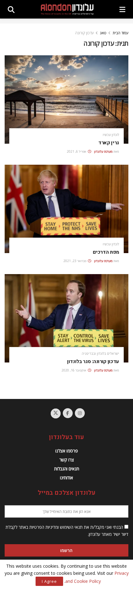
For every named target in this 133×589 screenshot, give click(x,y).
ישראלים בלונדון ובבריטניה (100, 353)
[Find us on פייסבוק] (68, 413)
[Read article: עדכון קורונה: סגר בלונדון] (66, 318)
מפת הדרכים (106, 252)
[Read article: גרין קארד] (66, 99)
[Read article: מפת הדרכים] (66, 209)
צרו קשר (66, 460)
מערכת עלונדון (103, 151)
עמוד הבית (120, 33)
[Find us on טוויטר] (56, 413)
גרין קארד (108, 142)
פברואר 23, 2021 (75, 261)
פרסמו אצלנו (66, 451)
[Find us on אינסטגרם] (80, 413)
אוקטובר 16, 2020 (74, 370)
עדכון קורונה (84, 33)
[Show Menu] (122, 9)
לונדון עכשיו (111, 134)
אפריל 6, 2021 (77, 151)
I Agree (49, 581)
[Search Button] (11, 9)
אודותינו (66, 478)
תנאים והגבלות (66, 469)
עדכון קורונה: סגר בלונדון (93, 361)
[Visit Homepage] (67, 9)
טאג (103, 33)
